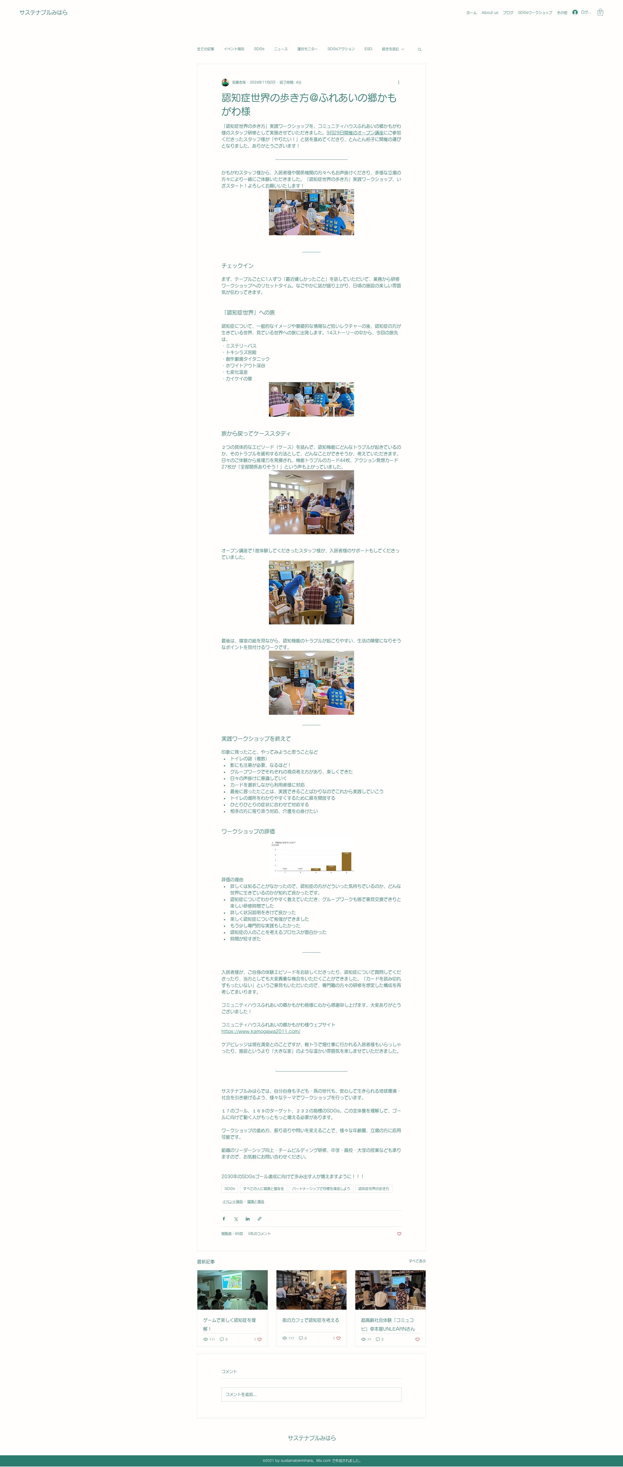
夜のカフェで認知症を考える (310, 1320)
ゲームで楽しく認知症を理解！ (229, 1324)
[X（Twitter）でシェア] (235, 1218)
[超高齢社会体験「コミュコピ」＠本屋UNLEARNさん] (390, 1290)
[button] (600, 12)
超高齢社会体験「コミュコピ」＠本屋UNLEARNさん (388, 1324)
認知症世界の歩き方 (373, 1188)
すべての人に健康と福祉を (263, 1188)
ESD (368, 49)
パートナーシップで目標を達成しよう (321, 1188)
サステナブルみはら (43, 12)
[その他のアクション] (399, 82)
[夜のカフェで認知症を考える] (311, 1290)
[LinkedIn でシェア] (247, 1218)
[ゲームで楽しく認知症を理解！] (232, 1290)
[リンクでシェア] (259, 1218)
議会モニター (307, 49)
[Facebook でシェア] (223, 1218)
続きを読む (390, 49)
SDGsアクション (341, 49)
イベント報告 (234, 49)
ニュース (281, 49)
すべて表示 (417, 1261)
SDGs (259, 49)
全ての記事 (205, 49)
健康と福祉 (255, 1201)
